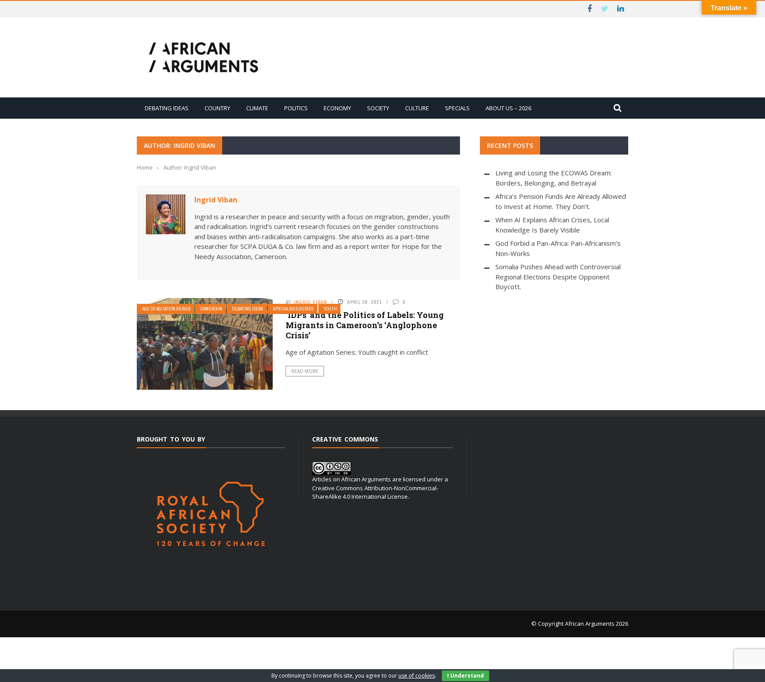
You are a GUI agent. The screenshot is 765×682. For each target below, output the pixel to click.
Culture (417, 108)
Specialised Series (293, 309)
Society (378, 108)
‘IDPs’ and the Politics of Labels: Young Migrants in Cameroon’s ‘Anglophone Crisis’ (365, 325)
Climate (257, 108)
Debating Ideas (167, 108)
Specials (457, 108)
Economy (337, 108)
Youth (330, 309)
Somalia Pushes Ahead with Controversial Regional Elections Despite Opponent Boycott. (558, 276)
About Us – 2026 (508, 108)
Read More (304, 371)
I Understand (465, 675)
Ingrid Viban (215, 200)
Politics (296, 108)
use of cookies (416, 675)
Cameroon (211, 309)
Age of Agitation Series (166, 309)
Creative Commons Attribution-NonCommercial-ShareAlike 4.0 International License (375, 492)
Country (217, 108)
